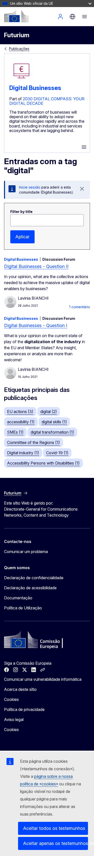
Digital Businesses (35, 88)
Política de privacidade (24, 709)
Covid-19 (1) (57, 452)
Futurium (16, 35)
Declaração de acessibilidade (30, 587)
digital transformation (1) (52, 432)
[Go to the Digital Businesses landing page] (21, 82)
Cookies (11, 699)
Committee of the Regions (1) (33, 442)
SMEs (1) (15, 432)
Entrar (60, 16)
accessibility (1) (21, 421)
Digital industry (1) (23, 452)
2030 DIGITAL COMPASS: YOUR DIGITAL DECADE (46, 101)
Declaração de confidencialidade (33, 577)
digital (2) (48, 411)
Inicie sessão (29, 187)
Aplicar (22, 236)
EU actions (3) (20, 411)
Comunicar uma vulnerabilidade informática (42, 679)
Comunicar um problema (26, 551)
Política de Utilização (23, 607)
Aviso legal (14, 719)
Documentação (18, 597)
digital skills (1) (54, 421)
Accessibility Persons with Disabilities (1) (43, 463)
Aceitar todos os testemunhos (54, 828)
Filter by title (21, 211)
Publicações (19, 49)
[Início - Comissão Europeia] (16, 16)
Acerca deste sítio (20, 689)
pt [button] (72, 16)
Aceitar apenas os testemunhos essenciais (55, 843)
